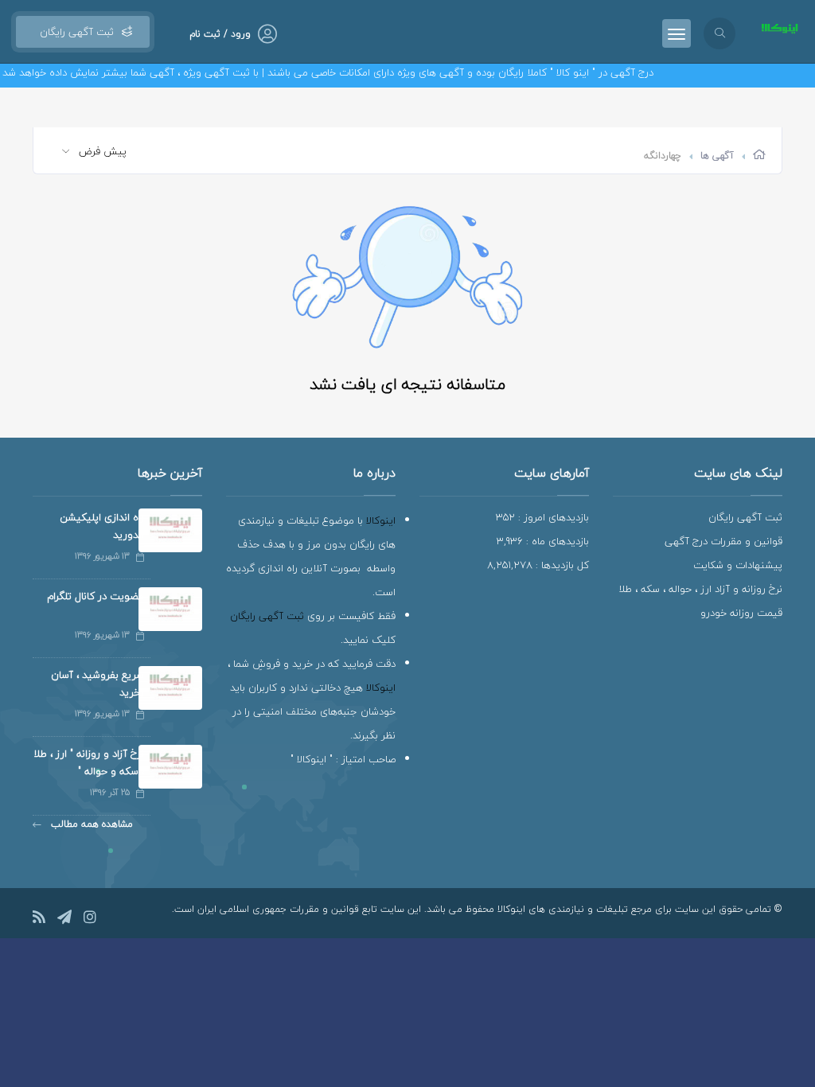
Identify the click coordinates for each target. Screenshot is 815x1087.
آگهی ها (717, 155)
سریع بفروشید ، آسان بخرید (97, 683)
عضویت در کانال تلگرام (95, 596)
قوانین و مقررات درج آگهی (723, 541)
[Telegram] (64, 919)
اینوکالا (381, 520)
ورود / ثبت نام (220, 33)
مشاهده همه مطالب (90, 824)
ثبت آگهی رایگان (73, 32)
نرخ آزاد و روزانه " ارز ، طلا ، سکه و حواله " (88, 762)
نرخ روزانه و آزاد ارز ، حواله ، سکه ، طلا (700, 589)
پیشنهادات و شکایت (737, 565)
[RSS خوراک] (39, 919)
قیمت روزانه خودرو (741, 612)
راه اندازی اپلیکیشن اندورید (102, 526)
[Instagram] (90, 919)
